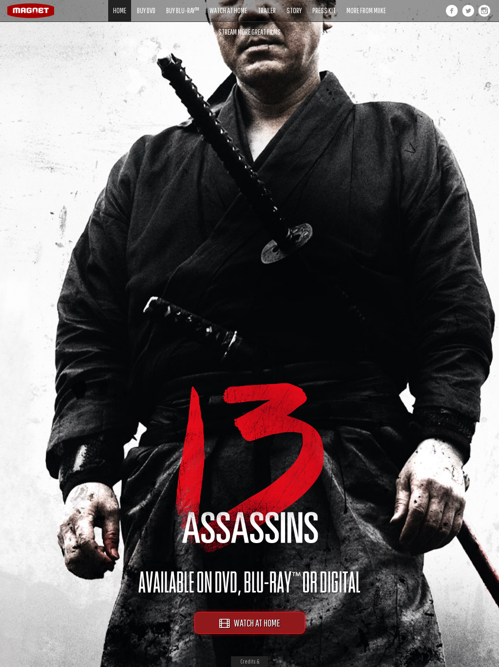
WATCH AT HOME (255, 622)
